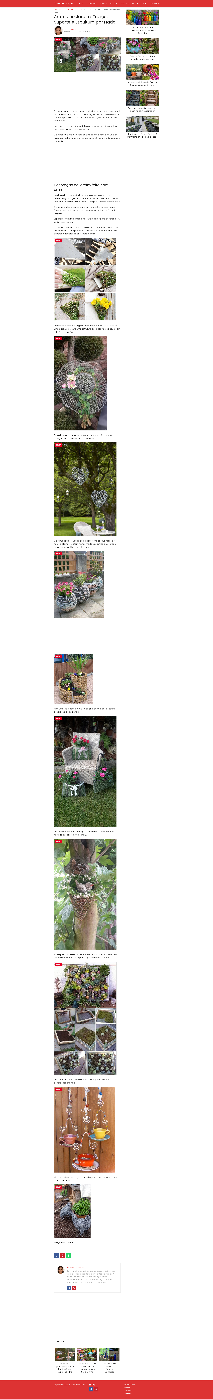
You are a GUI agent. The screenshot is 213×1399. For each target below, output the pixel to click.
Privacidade (128, 1391)
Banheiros (91, 3)
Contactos (128, 1394)
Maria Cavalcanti (70, 29)
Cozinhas (103, 3)
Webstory (155, 3)
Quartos (135, 3)
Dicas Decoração (63, 3)
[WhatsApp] (68, 1255)
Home (81, 3)
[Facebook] (56, 1255)
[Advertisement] (87, 90)
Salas (145, 3)
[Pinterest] (62, 1255)
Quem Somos (129, 1385)
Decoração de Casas (119, 3)
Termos (127, 1388)
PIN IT (58, 39)
